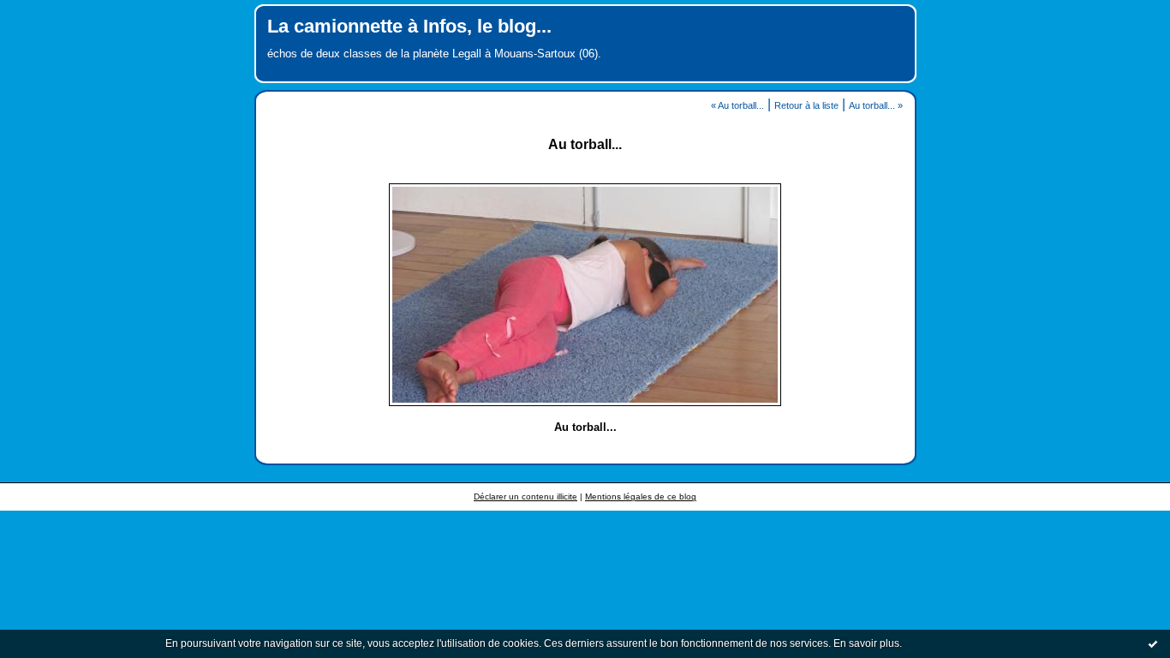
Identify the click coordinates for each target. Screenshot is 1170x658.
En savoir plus (866, 643)
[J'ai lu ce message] (1153, 643)
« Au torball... (737, 105)
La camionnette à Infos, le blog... (409, 26)
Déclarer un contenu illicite (525, 496)
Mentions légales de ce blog (640, 496)
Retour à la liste (806, 105)
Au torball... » (876, 105)
